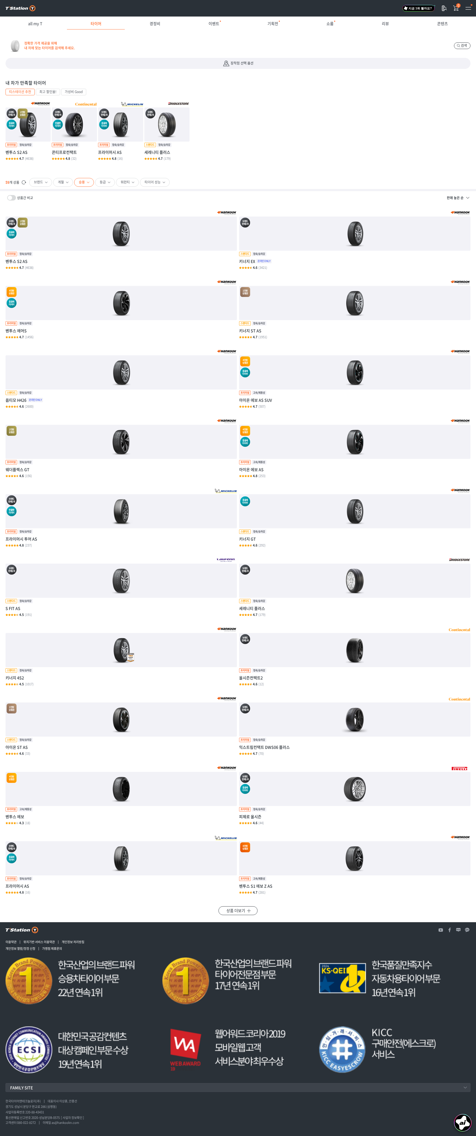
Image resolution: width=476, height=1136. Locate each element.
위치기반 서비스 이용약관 (39, 942)
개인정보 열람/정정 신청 (20, 948)
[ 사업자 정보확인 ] (72, 1118)
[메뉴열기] (468, 8)
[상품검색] (444, 8)
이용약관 (11, 942)
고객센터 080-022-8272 (21, 1123)
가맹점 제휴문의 (52, 948)
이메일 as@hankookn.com (61, 1123)
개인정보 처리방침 (73, 942)
